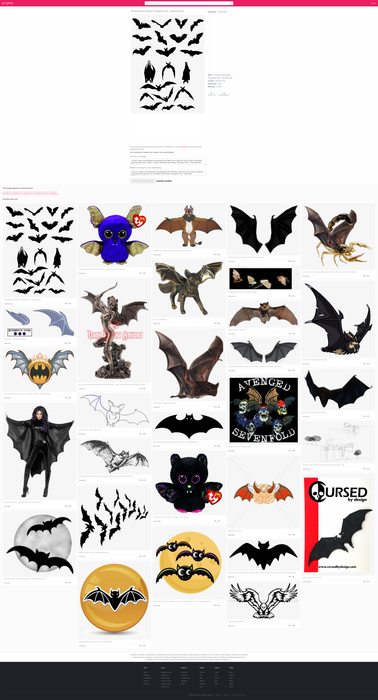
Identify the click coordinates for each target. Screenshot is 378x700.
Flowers (231, 675)
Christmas (184, 672)
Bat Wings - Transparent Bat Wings (314, 412)
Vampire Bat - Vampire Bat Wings (164, 403)
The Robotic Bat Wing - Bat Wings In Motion (242, 292)
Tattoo (231, 686)
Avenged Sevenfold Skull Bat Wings (239, 446)
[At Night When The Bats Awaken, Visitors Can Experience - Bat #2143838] (338, 442)
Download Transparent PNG (142, 181)
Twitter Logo (165, 675)
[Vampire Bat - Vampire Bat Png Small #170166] (338, 319)
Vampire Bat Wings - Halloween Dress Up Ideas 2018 (21, 502)
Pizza (145, 672)
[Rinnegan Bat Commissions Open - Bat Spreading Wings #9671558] (189, 226)
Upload (373, 3)
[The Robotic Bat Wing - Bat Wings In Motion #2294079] (263, 278)
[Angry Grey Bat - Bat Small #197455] (263, 314)
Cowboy (202, 684)
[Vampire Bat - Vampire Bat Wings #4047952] (189, 364)
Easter (183, 684)
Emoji (231, 672)
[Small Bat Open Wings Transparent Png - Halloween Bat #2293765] (39, 250)
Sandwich (147, 675)
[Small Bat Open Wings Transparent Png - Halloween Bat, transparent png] (168, 64)
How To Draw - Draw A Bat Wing (89, 430)
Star (216, 681)
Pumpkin (146, 684)
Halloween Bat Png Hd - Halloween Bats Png (93, 552)
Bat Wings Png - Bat (234, 531)
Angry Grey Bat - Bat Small (237, 329)
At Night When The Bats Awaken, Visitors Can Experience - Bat (323, 465)
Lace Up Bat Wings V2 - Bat (312, 577)
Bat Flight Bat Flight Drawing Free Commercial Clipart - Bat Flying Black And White (106, 476)
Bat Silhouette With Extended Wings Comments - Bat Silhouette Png (175, 442)
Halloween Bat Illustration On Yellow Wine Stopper (95, 641)
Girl (201, 675)
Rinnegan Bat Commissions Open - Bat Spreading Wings (172, 250)
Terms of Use (242, 695)
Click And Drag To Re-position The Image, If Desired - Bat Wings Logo (27, 394)
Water (231, 681)
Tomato (146, 681)
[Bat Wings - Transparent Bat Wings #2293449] (338, 390)
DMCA (234, 695)
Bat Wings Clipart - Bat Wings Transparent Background (246, 257)
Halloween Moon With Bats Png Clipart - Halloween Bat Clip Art (25, 578)
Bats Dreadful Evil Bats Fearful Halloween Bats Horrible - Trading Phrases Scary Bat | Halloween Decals (262, 572)
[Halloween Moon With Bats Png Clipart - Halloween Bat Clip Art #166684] (39, 544)
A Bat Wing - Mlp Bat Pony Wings (15, 339)
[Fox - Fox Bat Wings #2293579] (189, 288)
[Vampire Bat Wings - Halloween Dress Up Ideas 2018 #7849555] (39, 451)
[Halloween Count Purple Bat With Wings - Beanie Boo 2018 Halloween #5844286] (114, 235)
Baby (201, 678)
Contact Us (227, 695)
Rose (230, 678)
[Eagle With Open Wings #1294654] (263, 601)
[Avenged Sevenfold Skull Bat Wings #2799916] (263, 410)
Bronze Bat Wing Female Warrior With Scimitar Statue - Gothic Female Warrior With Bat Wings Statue (112, 384)
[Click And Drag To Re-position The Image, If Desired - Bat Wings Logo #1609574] (39, 370)
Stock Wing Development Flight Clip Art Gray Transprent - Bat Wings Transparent (254, 366)
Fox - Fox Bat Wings (160, 319)
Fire (216, 675)
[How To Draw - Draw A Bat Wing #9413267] (114, 411)
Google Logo (165, 686)
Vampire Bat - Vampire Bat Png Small (315, 360)
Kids (201, 686)
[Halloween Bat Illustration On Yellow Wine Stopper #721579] (114, 600)
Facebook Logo (166, 681)
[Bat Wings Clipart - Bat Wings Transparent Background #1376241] (263, 229)
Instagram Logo (166, 672)
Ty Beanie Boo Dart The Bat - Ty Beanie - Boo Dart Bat (171, 517)
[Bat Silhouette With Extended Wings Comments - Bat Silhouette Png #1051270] (189, 426)
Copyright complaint (164, 181)
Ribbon (231, 684)
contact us (185, 147)
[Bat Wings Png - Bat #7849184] (263, 492)
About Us (219, 695)
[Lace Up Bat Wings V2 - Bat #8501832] (338, 525)
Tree (216, 684)
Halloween (184, 675)
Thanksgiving (185, 678)
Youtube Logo (165, 678)
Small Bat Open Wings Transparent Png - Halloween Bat (22, 299)
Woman (202, 681)
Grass (217, 678)
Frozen (202, 672)
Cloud (217, 672)
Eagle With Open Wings (236, 621)
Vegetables (147, 678)
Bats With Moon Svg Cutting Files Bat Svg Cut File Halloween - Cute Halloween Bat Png (182, 601)
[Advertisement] (165, 128)
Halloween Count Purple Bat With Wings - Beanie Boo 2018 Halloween (102, 269)
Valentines (184, 681)
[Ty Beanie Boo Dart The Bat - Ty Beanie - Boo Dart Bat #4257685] (189, 483)
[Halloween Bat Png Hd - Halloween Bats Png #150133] (114, 518)
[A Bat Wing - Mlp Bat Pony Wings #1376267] (39, 323)
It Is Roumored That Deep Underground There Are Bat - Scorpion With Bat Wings (329, 272)
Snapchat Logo (166, 684)
